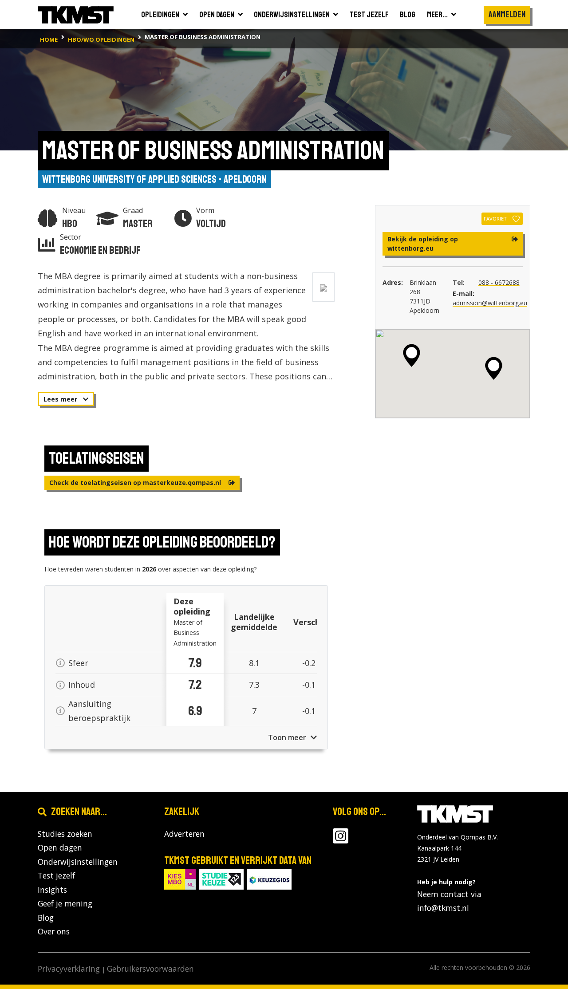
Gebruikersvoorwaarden (150, 968)
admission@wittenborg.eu (490, 303)
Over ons (54, 931)
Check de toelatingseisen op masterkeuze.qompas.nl (136, 482)
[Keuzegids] (269, 878)
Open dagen (60, 847)
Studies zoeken (65, 833)
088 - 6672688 (499, 282)
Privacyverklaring (69, 968)
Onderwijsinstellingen (78, 861)
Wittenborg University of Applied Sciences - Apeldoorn (154, 179)
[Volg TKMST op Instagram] (340, 839)
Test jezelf (56, 875)
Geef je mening (65, 903)
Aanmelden (507, 14)
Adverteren (184, 833)
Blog (46, 917)
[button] (493, 368)
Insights (52, 889)
